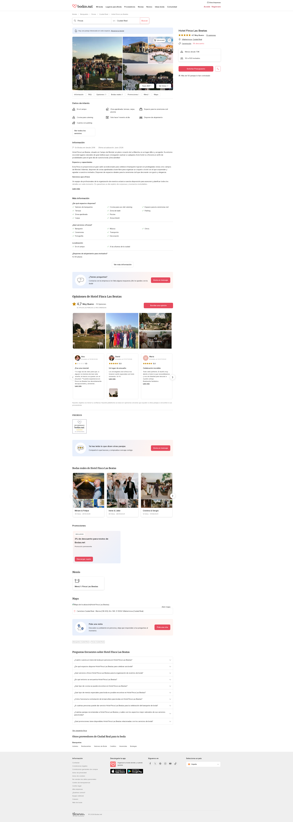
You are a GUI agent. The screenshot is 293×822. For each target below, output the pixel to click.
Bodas (74, 14)
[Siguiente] (172, 377)
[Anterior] (72, 377)
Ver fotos (163, 86)
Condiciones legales (79, 766)
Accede (207, 7)
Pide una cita (162, 627)
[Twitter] (155, 764)
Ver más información (123, 264)
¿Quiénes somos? (78, 793)
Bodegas (133, 746)
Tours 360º (146, 86)
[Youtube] (170, 764)
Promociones (133, 94)
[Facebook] (150, 764)
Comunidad (172, 7)
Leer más (76, 189)
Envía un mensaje (160, 280)
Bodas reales (117, 94)
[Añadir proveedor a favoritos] (169, 40)
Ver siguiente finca (79, 730)
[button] (122, 280)
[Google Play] (135, 773)
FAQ (90, 94)
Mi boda (99, 7)
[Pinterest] (160, 764)
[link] (88, 495)
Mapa (156, 94)
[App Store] (118, 773)
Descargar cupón (84, 559)
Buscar (144, 20)
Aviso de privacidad (79, 773)
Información (78, 94)
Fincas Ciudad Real (97, 642)
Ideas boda (159, 7)
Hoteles (75, 746)
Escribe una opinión (158, 305)
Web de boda (77, 802)
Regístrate (216, 7)
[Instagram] (165, 764)
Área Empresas (215, 3)
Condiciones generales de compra (85, 769)
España (194, 764)
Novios (149, 7)
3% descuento (198, 43)
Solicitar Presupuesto (196, 69)
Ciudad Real (104, 14)
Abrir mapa (166, 607)
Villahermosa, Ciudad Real (192, 39)
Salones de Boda (100, 746)
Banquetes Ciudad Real (81, 642)
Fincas (93, 14)
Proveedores (129, 7)
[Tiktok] (175, 764)
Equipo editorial (78, 796)
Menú (146, 94)
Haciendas (123, 746)
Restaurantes (86, 746)
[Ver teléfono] (218, 69)
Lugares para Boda (114, 7)
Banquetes (84, 14)
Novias (141, 7)
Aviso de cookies (78, 776)
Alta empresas (77, 789)
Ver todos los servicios (80, 132)
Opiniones (101, 94)
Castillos (113, 746)
